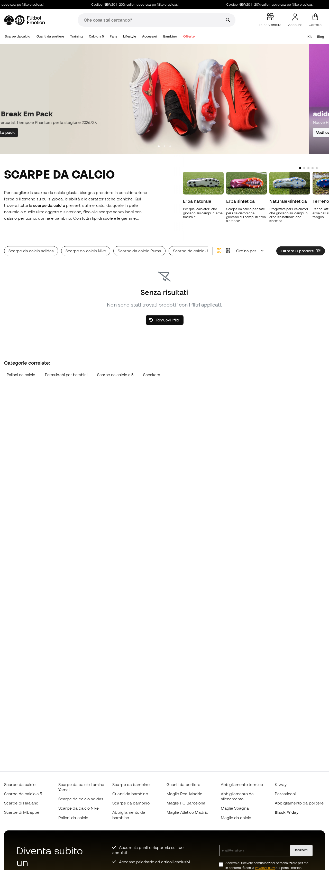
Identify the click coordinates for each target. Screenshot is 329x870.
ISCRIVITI (301, 850)
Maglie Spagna (235, 808)
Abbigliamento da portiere (299, 803)
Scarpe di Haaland (21, 803)
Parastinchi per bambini (66, 375)
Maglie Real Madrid (185, 793)
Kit (309, 37)
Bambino (170, 36)
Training (76, 36)
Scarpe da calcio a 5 (115, 375)
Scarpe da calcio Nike (78, 808)
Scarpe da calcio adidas (81, 799)
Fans (113, 36)
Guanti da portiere (50, 36)
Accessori (149, 36)
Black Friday (286, 812)
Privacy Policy (265, 867)
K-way (280, 784)
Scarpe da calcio (17, 36)
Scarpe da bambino (130, 784)
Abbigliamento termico (242, 784)
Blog (320, 37)
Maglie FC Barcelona (186, 803)
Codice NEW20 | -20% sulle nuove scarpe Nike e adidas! (127, 4)
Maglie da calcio (236, 817)
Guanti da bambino (130, 793)
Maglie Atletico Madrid (187, 812)
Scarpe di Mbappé (21, 812)
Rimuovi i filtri (167, 320)
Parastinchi (285, 793)
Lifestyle (129, 36)
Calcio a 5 (96, 36)
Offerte (189, 36)
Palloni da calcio (21, 375)
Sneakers (151, 375)
